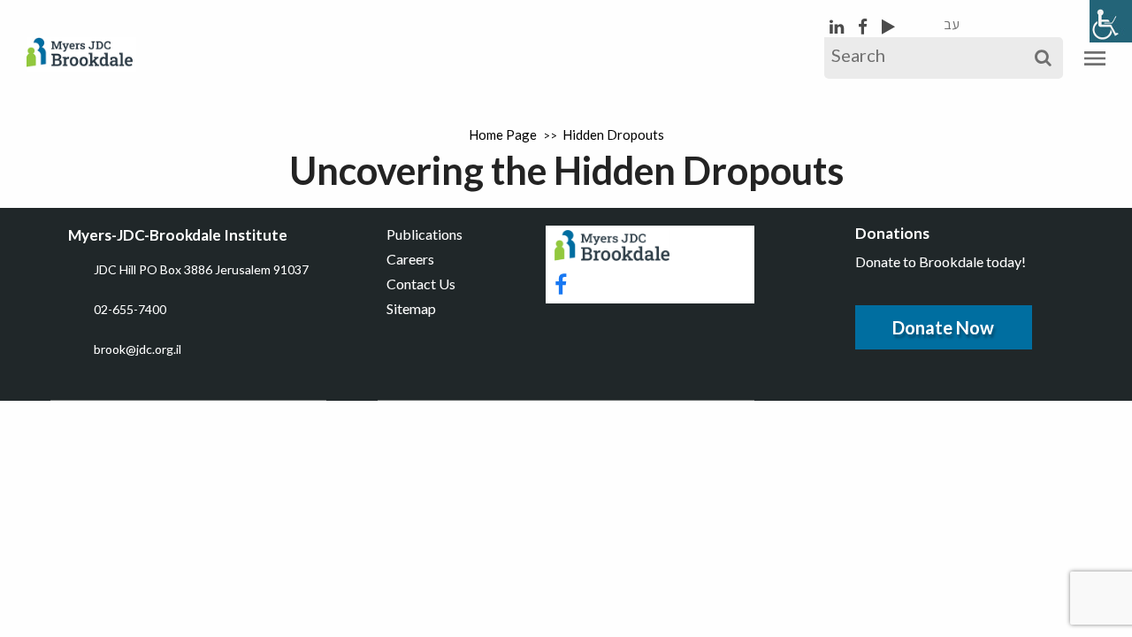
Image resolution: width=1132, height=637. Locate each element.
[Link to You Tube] (888, 26)
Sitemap (411, 308)
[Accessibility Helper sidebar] (1111, 21)
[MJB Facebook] (864, 26)
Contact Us (420, 283)
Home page (503, 134)
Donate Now (943, 327)
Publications (424, 234)
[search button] (1043, 58)
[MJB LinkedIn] (838, 26)
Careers (410, 258)
